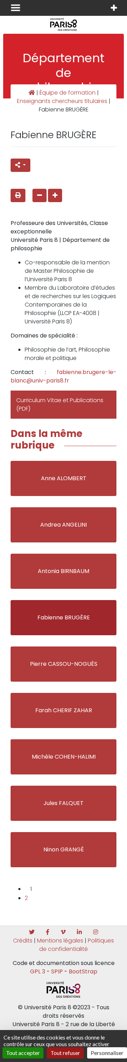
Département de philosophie (63, 73)
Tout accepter (23, 1052)
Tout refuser (65, 1052)
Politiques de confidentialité (76, 945)
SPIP (57, 971)
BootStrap (83, 971)
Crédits (22, 941)
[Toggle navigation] (15, 8)
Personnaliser (107, 1052)
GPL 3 (37, 971)
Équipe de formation (68, 93)
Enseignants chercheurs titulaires (62, 101)
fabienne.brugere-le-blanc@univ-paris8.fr (63, 376)
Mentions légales (60, 941)
